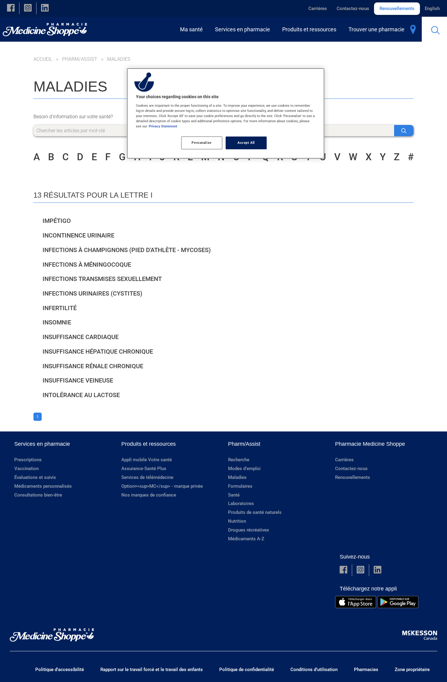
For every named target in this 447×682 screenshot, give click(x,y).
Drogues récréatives (248, 530)
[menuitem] (192, 29)
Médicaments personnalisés (43, 486)
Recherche (238, 459)
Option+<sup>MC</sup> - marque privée (162, 486)
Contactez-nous (353, 8)
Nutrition (237, 521)
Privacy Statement (163, 126)
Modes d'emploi (244, 468)
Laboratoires (241, 503)
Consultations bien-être (38, 495)
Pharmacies (366, 669)
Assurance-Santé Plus (143, 468)
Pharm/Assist (79, 59)
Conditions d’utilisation (314, 669)
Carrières (317, 8)
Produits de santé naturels (255, 512)
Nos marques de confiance (148, 495)
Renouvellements (396, 8)
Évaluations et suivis (35, 477)
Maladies (237, 477)
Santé (234, 495)
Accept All (246, 142)
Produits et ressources (148, 444)
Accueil (42, 59)
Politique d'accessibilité (59, 669)
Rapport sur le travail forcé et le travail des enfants (151, 669)
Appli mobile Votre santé (146, 459)
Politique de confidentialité (246, 669)
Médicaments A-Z (246, 539)
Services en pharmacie (42, 444)
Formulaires (240, 486)
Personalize (201, 142)
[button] (10, 8)
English (432, 8)
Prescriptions (28, 459)
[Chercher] (404, 130)
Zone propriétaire (412, 669)
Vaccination (26, 468)
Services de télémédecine (147, 477)
